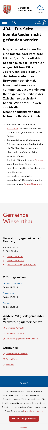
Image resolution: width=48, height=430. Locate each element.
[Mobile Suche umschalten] (14, 22)
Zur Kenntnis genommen (24, 418)
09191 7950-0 (15, 256)
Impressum (24, 427)
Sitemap (39, 160)
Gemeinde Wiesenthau (25, 9)
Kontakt (24, 382)
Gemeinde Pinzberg (15, 333)
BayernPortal (12, 359)
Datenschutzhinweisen (33, 411)
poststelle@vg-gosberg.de (21, 264)
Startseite (12, 128)
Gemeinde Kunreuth (15, 328)
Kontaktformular (33, 183)
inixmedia (10, 364)
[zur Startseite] (7, 9)
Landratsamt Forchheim (17, 353)
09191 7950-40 (15, 260)
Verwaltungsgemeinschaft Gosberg (22, 338)
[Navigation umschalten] (4, 22)
